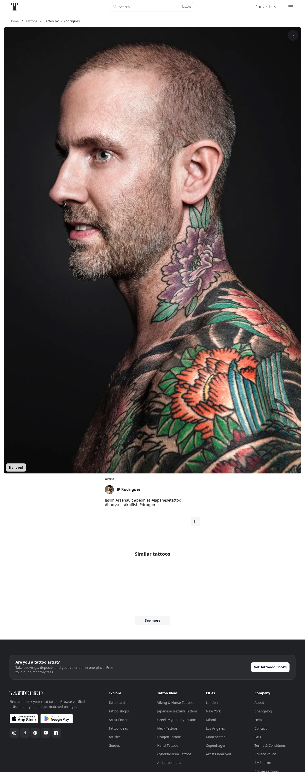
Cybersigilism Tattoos (174, 754)
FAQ (257, 737)
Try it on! (16, 467)
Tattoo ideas (118, 728)
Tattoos (186, 7)
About (259, 702)
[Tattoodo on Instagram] (14, 733)
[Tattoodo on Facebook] (56, 733)
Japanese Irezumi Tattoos (177, 711)
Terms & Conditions (270, 745)
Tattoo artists (119, 702)
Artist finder (118, 719)
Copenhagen (216, 745)
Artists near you (218, 754)
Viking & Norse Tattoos (175, 702)
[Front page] (14, 6)
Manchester (215, 737)
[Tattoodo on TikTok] (25, 733)
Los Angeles (215, 728)
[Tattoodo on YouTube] (46, 733)
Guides (114, 745)
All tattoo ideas (169, 762)
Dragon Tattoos (169, 737)
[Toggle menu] (290, 6)
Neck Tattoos (167, 728)
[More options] (293, 35)
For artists (265, 6)
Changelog (263, 711)
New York (213, 711)
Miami (211, 719)
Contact (260, 728)
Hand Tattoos (167, 745)
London (212, 702)
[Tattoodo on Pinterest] (35, 733)
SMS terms (263, 762)
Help (258, 719)
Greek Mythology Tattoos (177, 719)
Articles (115, 737)
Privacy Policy (265, 754)
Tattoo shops (119, 711)
